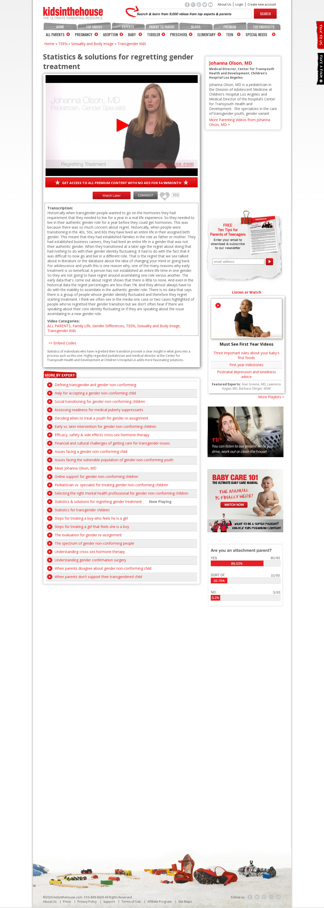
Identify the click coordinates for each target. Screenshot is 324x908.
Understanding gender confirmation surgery (90, 560)
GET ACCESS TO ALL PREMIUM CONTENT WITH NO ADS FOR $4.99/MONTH (121, 183)
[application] (122, 125)
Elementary (206, 34)
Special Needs (256, 34)
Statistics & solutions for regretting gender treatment (98, 501)
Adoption (110, 34)
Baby (132, 34)
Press (67, 901)
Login (239, 4)
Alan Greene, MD (254, 384)
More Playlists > (271, 396)
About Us (224, 4)
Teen (229, 34)
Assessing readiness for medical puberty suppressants (99, 409)
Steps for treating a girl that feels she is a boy (92, 526)
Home (60, 26)
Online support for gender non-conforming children (96, 476)
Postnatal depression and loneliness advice (246, 374)
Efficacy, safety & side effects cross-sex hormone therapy (102, 434)
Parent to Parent (162, 26)
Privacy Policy (87, 901)
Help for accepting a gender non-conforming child (95, 393)
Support (109, 901)
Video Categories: (63, 321)
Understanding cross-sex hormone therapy (90, 551)
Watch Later (112, 195)
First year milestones (246, 364)
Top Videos (94, 26)
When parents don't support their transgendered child (98, 576)
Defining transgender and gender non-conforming (95, 384)
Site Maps (185, 901)
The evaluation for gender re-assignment (88, 535)
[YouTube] (278, 897)
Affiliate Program (159, 901)
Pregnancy (83, 34)
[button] (121, 125)
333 (163, 194)
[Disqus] (121, 647)
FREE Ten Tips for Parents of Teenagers (228, 229)
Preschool (179, 34)
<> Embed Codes (62, 343)
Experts (128, 26)
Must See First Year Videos (246, 344)
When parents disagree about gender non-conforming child (103, 568)
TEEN (62, 43)
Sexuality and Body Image (92, 43)
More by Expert (60, 375)
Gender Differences (108, 325)
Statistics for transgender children (82, 509)
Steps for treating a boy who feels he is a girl (91, 518)
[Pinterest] (264, 897)
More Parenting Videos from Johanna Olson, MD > (239, 122)
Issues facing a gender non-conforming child (91, 451)
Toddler (153, 34)
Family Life (81, 325)
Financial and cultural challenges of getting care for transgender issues (112, 443)
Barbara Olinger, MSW (255, 388)
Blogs (195, 26)
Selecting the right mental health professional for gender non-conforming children (121, 493)
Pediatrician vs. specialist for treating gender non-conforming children (111, 484)
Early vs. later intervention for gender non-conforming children (105, 426)
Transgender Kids (131, 43)
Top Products (263, 26)
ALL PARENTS (59, 325)
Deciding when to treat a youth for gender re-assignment (101, 418)
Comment (145, 195)
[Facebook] (250, 897)
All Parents (55, 34)
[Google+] (271, 897)
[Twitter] (257, 897)
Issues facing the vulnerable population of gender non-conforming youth (114, 459)
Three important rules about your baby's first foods (246, 355)
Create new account (262, 4)
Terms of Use (131, 901)
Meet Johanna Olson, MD (75, 468)
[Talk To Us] (320, 47)
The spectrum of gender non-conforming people (94, 543)
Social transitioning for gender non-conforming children (100, 401)
